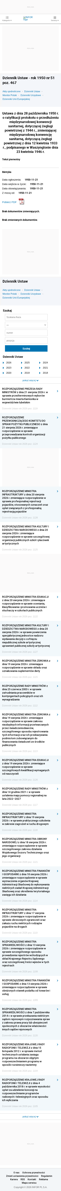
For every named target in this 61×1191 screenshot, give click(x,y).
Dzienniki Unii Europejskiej (16, 99)
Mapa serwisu (29, 1182)
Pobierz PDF (9, 202)
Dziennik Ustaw (32, 91)
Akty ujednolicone (12, 91)
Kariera (14, 1179)
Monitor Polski (10, 95)
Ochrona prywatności (33, 1172)
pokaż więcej (29, 1116)
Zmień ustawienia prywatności (22, 1176)
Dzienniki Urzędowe (31, 95)
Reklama (43, 1179)
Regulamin (46, 1176)
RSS (23, 1179)
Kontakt (32, 1179)
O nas (16, 1172)
